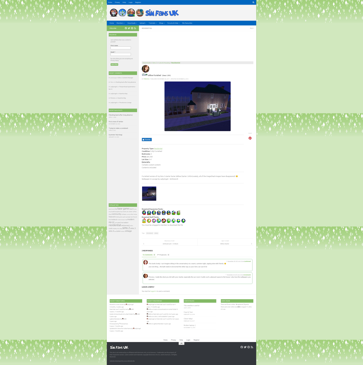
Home (112, 23)
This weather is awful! (191, 305)
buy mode (123, 211)
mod (126, 219)
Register (138, 2)
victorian (123, 231)
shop (120, 228)
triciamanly (247, 274)
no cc (111, 222)
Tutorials (152, 23)
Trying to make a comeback (118, 128)
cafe (127, 211)
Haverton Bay (123, 93)
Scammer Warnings (115, 135)
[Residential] (144, 75)
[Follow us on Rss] (135, 28)
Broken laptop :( (189, 325)
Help (124, 2)
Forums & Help (172, 23)
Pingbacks (164, 255)
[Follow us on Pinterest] (132, 28)
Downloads (132, 23)
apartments (112, 209)
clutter (130, 211)
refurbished (150, 233)
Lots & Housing (164, 63)
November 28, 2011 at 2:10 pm (236, 261)
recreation (124, 222)
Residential (147, 28)
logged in (153, 291)
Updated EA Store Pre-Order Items (120, 328)
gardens (121, 217)
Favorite (147, 139)
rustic (111, 228)
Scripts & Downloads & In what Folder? (121, 314)
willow (156, 233)
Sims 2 (154, 63)
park (116, 222)
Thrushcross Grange (125, 102)
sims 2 (126, 228)
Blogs (161, 23)
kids (110, 219)
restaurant (125, 225)
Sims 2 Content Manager (125, 77)
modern (130, 219)
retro (131, 225)
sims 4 (111, 231)
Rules (110, 2)
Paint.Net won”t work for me (118, 309)
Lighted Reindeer (115, 319)
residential (115, 225)
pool (119, 222)
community (116, 214)
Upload (142, 23)
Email (113, 52)
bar (116, 209)
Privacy (117, 2)
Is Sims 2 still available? (160, 316)
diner (132, 214)
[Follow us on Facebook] (126, 28)
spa (115, 231)
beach (131, 209)
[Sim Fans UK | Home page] (145, 13)
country (128, 214)
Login (131, 2)
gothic (124, 217)
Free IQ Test (188, 312)
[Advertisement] (197, 47)
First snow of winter (116, 121)
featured (112, 217)
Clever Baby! (188, 319)
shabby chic (116, 228)
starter (118, 231)
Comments (150, 255)
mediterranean (121, 219)
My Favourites (187, 23)
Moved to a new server (117, 304)
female (117, 217)
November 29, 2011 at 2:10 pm (235, 274)
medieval (114, 219)
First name (114, 45)
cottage (123, 214)
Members (120, 23)
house (135, 217)
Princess (147, 79)
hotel (131, 217)
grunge (128, 217)
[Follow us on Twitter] (129, 28)
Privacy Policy (115, 60)
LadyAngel (247, 261)
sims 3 (133, 228)
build (112, 211)
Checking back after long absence (125, 82)
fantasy (135, 214)
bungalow (117, 211)
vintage (128, 231)
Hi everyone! (113, 324)
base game (123, 208)
